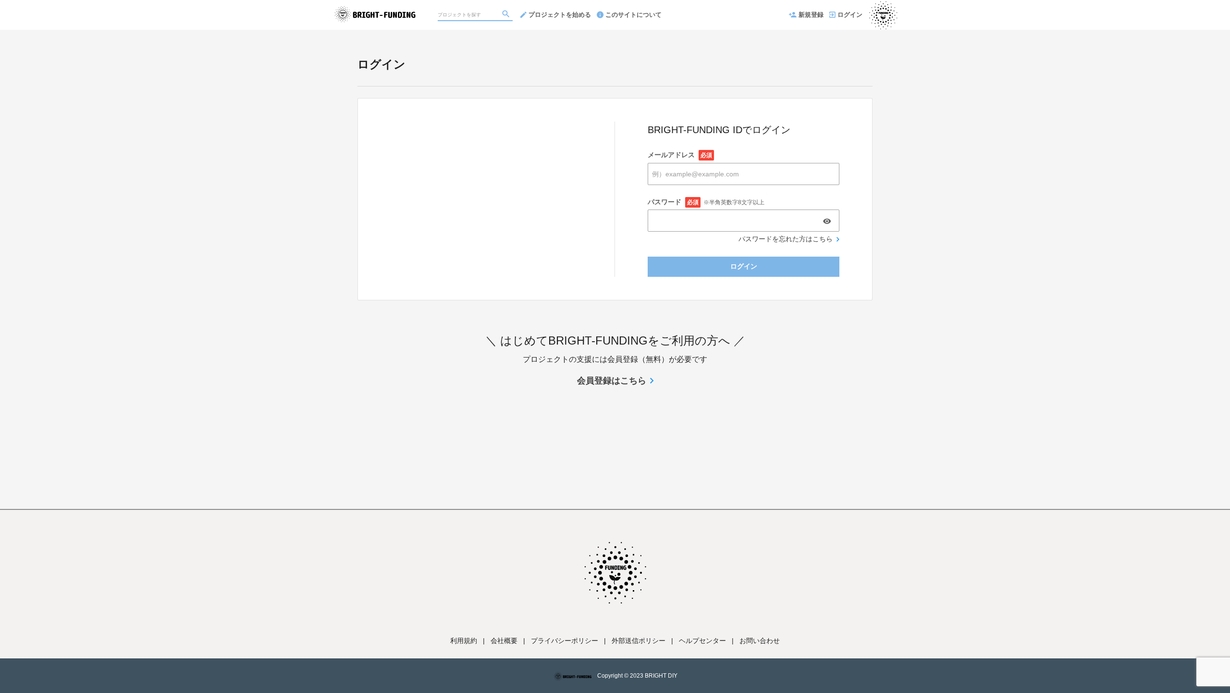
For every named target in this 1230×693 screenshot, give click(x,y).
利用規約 (463, 640)
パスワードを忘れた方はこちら (785, 239)
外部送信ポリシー (638, 640)
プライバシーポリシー (564, 640)
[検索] (507, 15)
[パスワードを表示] (827, 221)
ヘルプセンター (702, 640)
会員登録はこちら (611, 380)
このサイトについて (633, 14)
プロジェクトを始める (560, 14)
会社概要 (504, 640)
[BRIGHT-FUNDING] (375, 9)
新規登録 (811, 14)
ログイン (849, 14)
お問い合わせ (759, 640)
